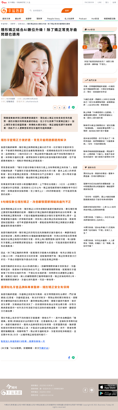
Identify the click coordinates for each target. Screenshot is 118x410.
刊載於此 (43, 347)
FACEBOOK (89, 2)
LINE (100, 2)
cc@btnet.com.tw (46, 395)
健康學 (12, 24)
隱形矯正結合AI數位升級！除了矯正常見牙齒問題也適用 (48, 24)
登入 (107, 2)
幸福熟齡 (4, 24)
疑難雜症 (21, 24)
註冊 (114, 2)
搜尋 (67, 10)
